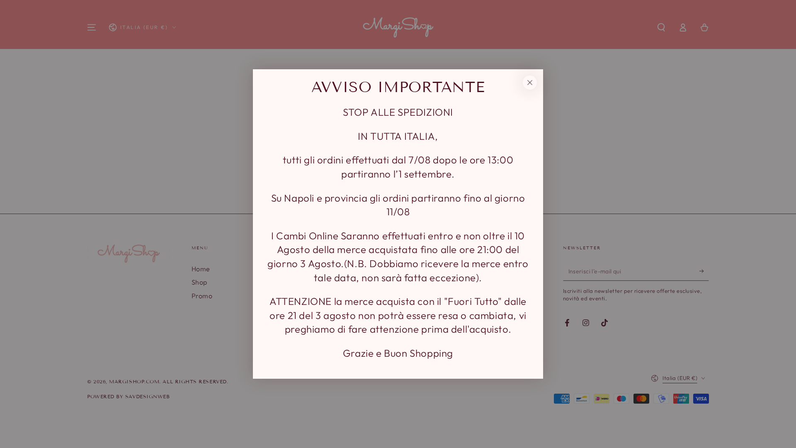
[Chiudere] (530, 82)
